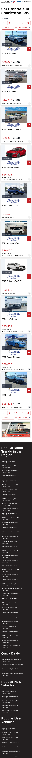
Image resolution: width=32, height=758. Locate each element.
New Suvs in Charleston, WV (9, 692)
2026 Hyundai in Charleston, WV (10, 509)
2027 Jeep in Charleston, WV (9, 584)
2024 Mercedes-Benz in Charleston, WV (12, 589)
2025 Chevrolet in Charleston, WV (10, 528)
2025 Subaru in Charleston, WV (10, 594)
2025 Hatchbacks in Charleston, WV (11, 632)
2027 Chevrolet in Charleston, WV (10, 570)
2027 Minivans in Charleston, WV (10, 518)
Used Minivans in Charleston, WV (10, 743)
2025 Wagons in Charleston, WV (10, 580)
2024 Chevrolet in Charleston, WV (10, 532)
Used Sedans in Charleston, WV (10, 738)
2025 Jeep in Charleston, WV (9, 542)
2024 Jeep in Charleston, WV (9, 608)
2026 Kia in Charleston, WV (9, 466)
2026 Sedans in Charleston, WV (10, 485)
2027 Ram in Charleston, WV (9, 627)
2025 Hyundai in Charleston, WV (10, 551)
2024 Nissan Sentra (10, 167)
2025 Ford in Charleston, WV (9, 603)
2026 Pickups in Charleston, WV (10, 476)
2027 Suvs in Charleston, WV (9, 490)
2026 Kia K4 (7, 395)
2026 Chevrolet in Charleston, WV (10, 480)
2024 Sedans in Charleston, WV (10, 547)
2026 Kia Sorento (9, 53)
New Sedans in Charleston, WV (10, 701)
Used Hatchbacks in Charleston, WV (11, 752)
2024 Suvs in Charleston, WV (9, 504)
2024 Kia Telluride (9, 319)
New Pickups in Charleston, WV (10, 697)
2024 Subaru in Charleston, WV (10, 613)
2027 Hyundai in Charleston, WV (10, 561)
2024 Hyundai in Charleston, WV (10, 575)
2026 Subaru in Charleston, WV (10, 471)
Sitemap (16, 756)
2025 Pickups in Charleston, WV (10, 523)
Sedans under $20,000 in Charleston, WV (12, 669)
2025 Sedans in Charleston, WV (10, 565)
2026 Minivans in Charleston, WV (10, 599)
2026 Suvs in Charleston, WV (9, 462)
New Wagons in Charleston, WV (10, 711)
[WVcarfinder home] (16, 2)
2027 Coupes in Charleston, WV (10, 636)
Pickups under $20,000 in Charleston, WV (12, 665)
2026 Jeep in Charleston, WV (9, 513)
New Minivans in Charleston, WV (10, 706)
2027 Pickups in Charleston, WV (10, 622)
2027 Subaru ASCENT (11, 281)
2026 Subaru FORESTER (13, 205)
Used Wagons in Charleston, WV (10, 747)
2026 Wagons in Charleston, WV (10, 537)
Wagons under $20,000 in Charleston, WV (12, 674)
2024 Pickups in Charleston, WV (10, 556)
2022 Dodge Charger (11, 357)
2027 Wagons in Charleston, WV (10, 641)
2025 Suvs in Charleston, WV (9, 495)
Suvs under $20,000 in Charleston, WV (11, 660)
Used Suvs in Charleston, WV (9, 728)
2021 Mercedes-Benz (11, 243)
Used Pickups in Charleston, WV (10, 733)
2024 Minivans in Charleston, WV (10, 617)
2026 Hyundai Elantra (11, 129)
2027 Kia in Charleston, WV (9, 499)
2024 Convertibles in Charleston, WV (11, 646)
